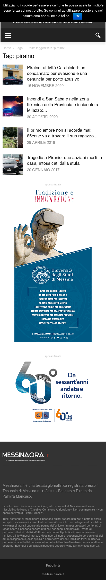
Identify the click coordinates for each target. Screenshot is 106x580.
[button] (98, 35)
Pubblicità (53, 565)
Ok (78, 16)
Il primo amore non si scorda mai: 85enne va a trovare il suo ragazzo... (62, 133)
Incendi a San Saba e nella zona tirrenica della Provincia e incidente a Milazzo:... (62, 104)
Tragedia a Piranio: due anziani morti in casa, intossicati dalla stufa (64, 160)
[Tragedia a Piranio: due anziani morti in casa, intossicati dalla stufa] (13, 164)
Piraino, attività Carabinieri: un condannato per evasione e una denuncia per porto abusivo (57, 73)
